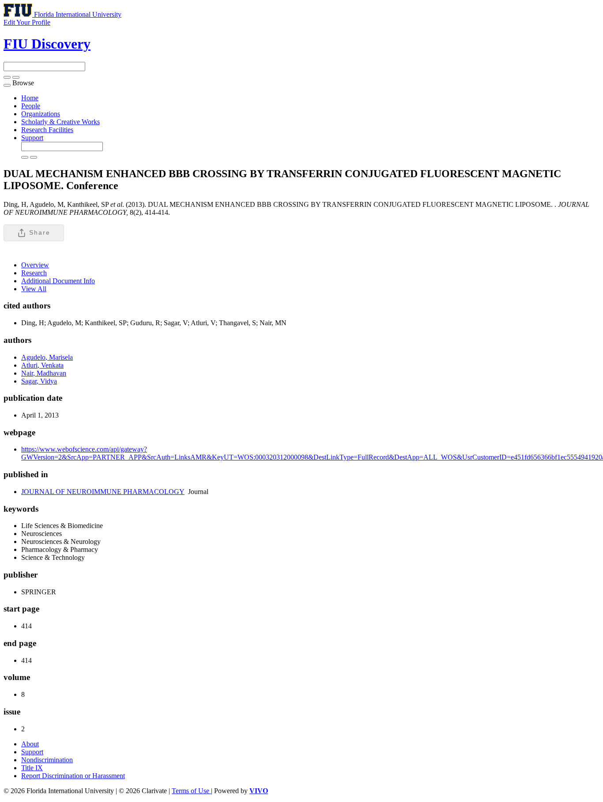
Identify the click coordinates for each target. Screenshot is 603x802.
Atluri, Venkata (42, 365)
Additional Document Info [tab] (58, 281)
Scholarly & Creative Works (60, 121)
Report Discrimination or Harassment (73, 775)
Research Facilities (47, 129)
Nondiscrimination (47, 760)
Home (29, 98)
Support (32, 137)
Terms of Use (191, 790)
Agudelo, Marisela (47, 357)
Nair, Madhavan (43, 373)
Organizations (40, 114)
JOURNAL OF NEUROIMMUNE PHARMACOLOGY (103, 491)
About (30, 744)
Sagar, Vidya (39, 381)
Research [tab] (34, 273)
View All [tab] (33, 289)
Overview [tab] (35, 265)
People (30, 106)
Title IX (32, 768)
